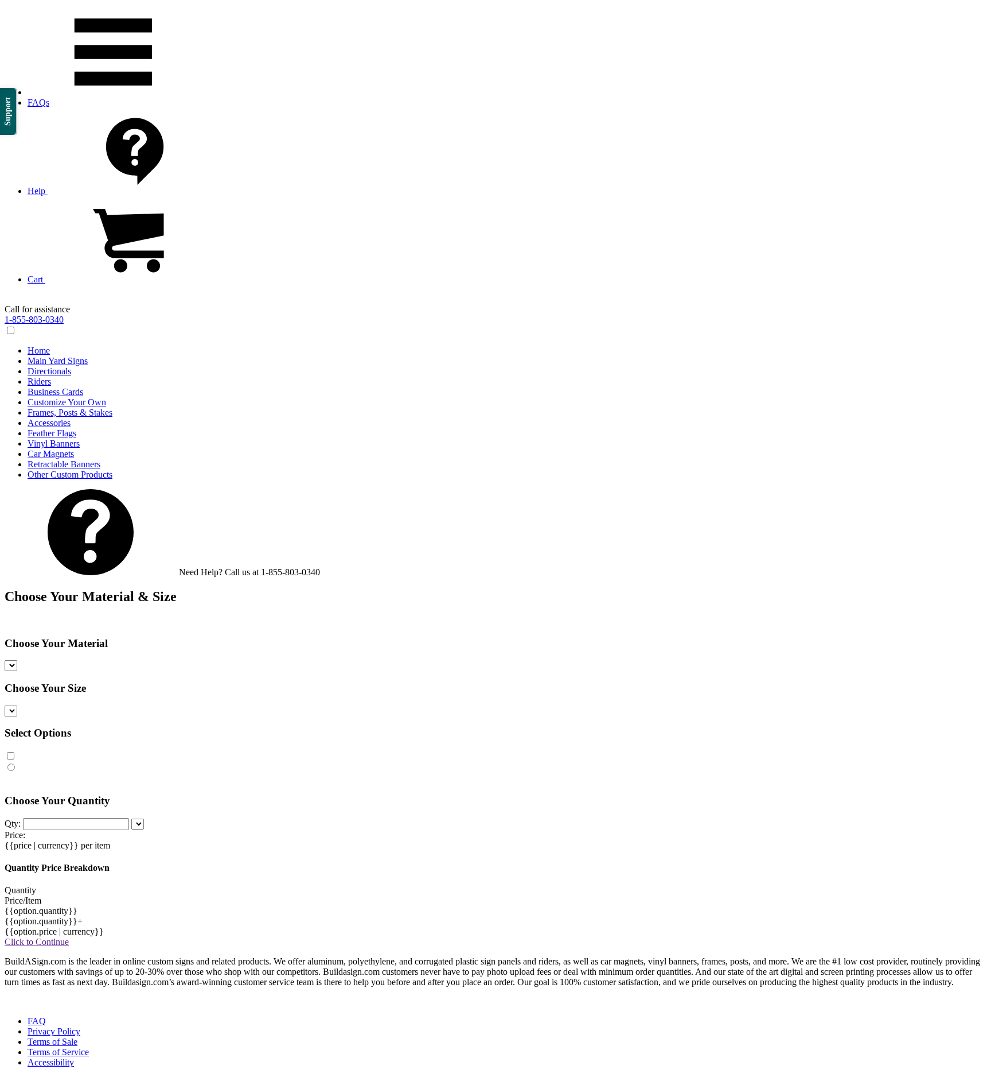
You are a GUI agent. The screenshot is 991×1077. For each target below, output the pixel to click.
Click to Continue (37, 942)
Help (38, 191)
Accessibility (51, 1062)
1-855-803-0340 (34, 319)
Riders (39, 381)
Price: (15, 835)
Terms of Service (58, 1052)
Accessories (49, 423)
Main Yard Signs (58, 361)
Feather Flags (52, 433)
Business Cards (55, 392)
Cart (36, 279)
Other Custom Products (70, 474)
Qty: (13, 823)
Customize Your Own (67, 402)
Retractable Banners (64, 464)
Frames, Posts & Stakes (70, 412)
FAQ (37, 1021)
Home (39, 350)
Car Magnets (51, 454)
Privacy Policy (54, 1031)
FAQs (38, 102)
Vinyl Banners (54, 443)
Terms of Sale (52, 1042)
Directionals (49, 371)
